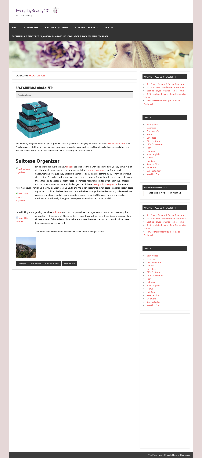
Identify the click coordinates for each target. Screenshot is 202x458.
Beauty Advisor (24, 95)
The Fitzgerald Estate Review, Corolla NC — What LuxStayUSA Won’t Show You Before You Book (60, 36)
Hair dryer (151, 150)
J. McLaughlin (153, 154)
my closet (165, 192)
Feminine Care (154, 131)
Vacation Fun (69, 263)
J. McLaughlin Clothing (57, 27)
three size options (95, 170)
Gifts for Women (52, 263)
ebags (69, 166)
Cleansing (151, 127)
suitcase (57, 212)
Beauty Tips (152, 124)
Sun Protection (154, 170)
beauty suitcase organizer (105, 184)
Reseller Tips (31, 27)
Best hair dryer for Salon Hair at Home (165, 90)
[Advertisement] (164, 334)
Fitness (150, 134)
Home (15, 27)
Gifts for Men (35, 263)
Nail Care (151, 160)
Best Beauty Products (86, 27)
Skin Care (151, 167)
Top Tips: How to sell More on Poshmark (166, 87)
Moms (150, 157)
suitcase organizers (115, 143)
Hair (149, 147)
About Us (109, 27)
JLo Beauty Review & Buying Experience (166, 84)
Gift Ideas (22, 263)
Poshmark (176, 192)
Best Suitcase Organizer (34, 88)
